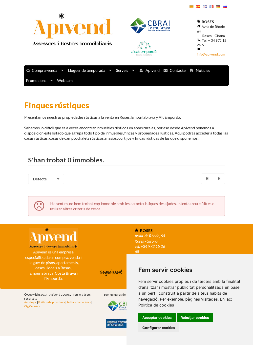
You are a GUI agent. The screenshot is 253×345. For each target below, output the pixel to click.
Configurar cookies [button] (158, 328)
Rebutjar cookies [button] (195, 317)
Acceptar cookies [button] (157, 317)
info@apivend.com (211, 54)
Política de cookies (156, 305)
